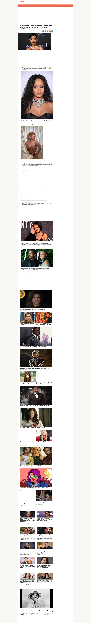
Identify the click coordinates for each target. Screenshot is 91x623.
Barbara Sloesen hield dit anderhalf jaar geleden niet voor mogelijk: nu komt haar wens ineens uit (44, 566)
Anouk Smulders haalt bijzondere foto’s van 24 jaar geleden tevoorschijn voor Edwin (44, 551)
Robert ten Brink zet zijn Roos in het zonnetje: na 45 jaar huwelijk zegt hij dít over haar (44, 581)
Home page (22, 5)
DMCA (53, 2)
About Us (63, 2)
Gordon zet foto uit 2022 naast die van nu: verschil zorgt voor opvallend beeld (27, 551)
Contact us (69, 2)
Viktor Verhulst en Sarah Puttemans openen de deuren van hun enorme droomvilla (27, 535)
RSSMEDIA (23, 1)
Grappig (44, 5)
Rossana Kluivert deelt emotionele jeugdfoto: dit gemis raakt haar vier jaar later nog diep (27, 581)
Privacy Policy (48, 2)
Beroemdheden (38, 5)
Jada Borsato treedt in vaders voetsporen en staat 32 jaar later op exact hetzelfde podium (44, 519)
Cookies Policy (58, 2)
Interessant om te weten (30, 5)
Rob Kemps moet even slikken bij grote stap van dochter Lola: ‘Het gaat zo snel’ (27, 566)
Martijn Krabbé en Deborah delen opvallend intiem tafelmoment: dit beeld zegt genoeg (44, 535)
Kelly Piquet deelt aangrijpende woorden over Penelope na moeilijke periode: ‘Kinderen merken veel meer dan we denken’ (27, 520)
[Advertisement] (45, 15)
